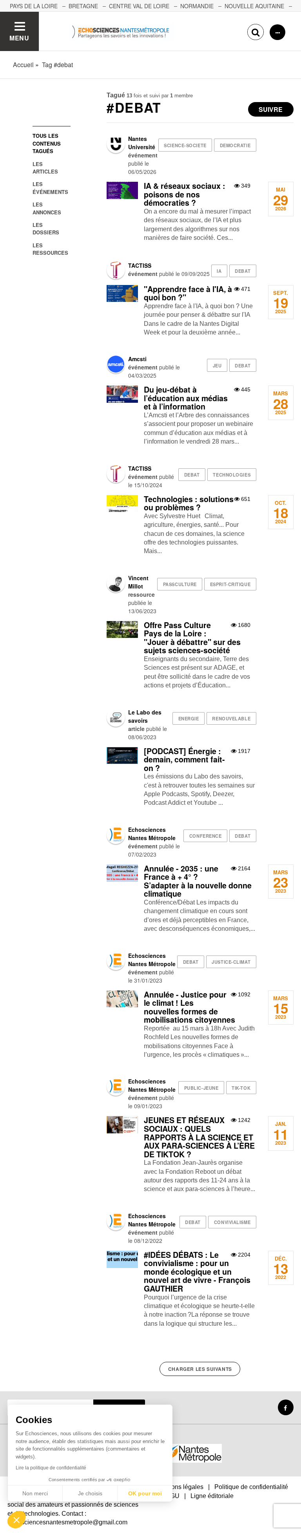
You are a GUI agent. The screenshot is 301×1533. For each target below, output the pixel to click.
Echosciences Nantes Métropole (152, 834)
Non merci (35, 1493)
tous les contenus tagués (47, 143)
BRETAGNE (83, 6)
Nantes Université (141, 143)
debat (242, 271)
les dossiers (46, 228)
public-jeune (201, 1088)
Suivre (271, 109)
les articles (45, 167)
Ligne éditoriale (212, 1496)
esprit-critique (230, 584)
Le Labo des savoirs (144, 716)
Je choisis (90, 1493)
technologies (231, 474)
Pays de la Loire (34, 6)
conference (205, 836)
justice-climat (231, 962)
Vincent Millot (138, 582)
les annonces (47, 208)
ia (219, 271)
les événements (50, 187)
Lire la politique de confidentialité (51, 1468)
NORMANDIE (197, 6)
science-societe (185, 145)
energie (188, 718)
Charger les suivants (200, 1368)
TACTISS (139, 265)
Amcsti (137, 359)
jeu (217, 365)
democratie (235, 145)
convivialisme (232, 1222)
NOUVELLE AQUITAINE (254, 6)
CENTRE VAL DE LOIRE (139, 6)
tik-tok (241, 1088)
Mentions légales (179, 1487)
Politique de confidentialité (251, 1487)
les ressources (50, 248)
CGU (172, 1496)
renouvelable (231, 718)
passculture (180, 584)
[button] (16, 1519)
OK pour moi (145, 1493)
